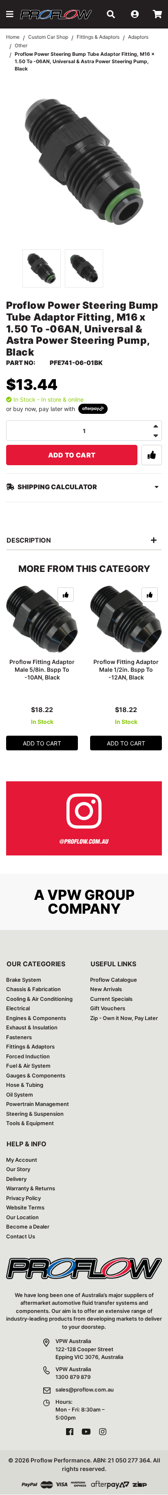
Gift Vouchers (107, 1008)
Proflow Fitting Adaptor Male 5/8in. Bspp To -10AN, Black (42, 669)
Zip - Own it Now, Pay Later (124, 1018)
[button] (9, 14)
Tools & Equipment (30, 1123)
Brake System (23, 979)
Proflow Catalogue (113, 979)
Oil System (19, 1094)
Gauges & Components (35, 1075)
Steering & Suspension (35, 1113)
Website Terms (25, 1207)
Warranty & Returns (30, 1188)
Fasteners (19, 1037)
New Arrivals (106, 989)
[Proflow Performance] (56, 14)
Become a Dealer (27, 1226)
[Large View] (41, 268)
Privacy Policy (23, 1198)
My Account (21, 1159)
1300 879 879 (73, 1377)
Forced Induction (28, 1056)
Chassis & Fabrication (33, 989)
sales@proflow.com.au (84, 1389)
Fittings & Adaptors (30, 1046)
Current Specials (111, 999)
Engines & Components (36, 1018)
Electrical (18, 1008)
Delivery (16, 1179)
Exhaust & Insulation (31, 1027)
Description (29, 540)
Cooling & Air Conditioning (39, 999)
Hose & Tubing (24, 1085)
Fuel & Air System (28, 1065)
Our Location (22, 1217)
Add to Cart (72, 455)
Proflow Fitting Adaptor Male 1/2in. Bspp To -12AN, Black (126, 669)
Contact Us (20, 1236)
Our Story (18, 1169)
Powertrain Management (37, 1104)
